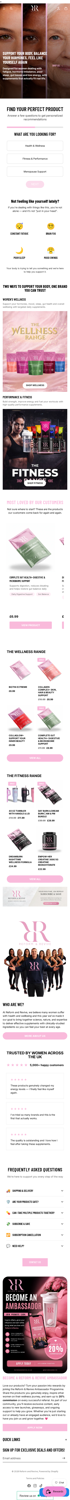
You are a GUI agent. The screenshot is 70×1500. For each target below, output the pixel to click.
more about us (35, 1035)
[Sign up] (63, 1458)
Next (35, 184)
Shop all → (57, 65)
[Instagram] (35, 1486)
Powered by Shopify (48, 1471)
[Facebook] (29, 1486)
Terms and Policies (35, 1478)
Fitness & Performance (35, 158)
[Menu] (4, 8)
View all (35, 757)
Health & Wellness (35, 145)
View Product (30, 625)
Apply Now (35, 1427)
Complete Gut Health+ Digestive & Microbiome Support (27, 579)
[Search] (11, 8)
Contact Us (35, 1262)
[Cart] (66, 8)
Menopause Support (35, 171)
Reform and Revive (29, 1471)
